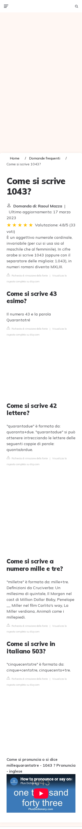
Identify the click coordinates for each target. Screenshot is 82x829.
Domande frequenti (44, 158)
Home (14, 158)
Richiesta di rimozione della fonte (29, 275)
